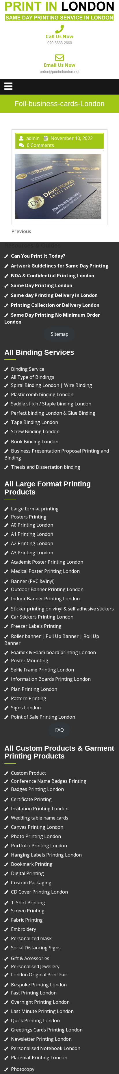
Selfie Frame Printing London (42, 670)
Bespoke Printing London (39, 984)
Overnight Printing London (40, 1002)
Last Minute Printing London (42, 1011)
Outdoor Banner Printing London (47, 589)
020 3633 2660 (59, 43)
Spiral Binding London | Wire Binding (51, 385)
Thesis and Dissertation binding (45, 467)
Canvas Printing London (37, 827)
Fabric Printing (27, 920)
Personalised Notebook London (45, 1048)
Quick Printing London (35, 1020)
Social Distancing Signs (36, 947)
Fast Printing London (34, 993)
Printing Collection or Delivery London (55, 305)
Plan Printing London (34, 689)
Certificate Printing (31, 799)
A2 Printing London (32, 543)
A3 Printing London (32, 552)
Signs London (26, 707)
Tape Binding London (34, 422)
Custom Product (28, 773)
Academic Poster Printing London (47, 562)
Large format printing (35, 508)
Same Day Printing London (41, 285)
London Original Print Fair (39, 974)
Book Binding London (34, 441)
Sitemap (59, 334)
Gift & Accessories (30, 958)
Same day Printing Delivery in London (54, 295)
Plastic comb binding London (42, 394)
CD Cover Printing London (39, 892)
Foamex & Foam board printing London (53, 652)
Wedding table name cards (39, 818)
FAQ (59, 730)
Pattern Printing (28, 698)
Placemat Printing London (39, 1057)
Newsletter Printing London (41, 1039)
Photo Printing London (36, 836)
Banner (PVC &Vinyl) (33, 581)
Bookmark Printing (32, 864)
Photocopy (22, 1069)
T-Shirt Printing (28, 902)
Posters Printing (29, 517)
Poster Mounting (29, 660)
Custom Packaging (31, 882)
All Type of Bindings (32, 377)
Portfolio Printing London (39, 845)
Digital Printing (27, 873)
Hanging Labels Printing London (46, 855)
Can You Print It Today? (38, 256)
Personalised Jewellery (35, 966)
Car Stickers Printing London (42, 617)
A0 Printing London (32, 525)
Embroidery (23, 929)
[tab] (8, 86)
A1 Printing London (32, 534)
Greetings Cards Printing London (47, 1030)
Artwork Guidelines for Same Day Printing (60, 266)
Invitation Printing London (39, 808)
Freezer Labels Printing (36, 626)
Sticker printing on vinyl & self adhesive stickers (62, 609)
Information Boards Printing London (51, 679)
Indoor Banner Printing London (45, 598)
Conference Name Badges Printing (48, 781)
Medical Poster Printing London (45, 571)
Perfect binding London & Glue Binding (53, 413)
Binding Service (27, 369)
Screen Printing (27, 910)
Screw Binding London (35, 431)
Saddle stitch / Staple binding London (51, 404)
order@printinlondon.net (59, 71)
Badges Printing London (37, 789)
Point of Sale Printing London (43, 717)
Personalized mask (31, 938)
